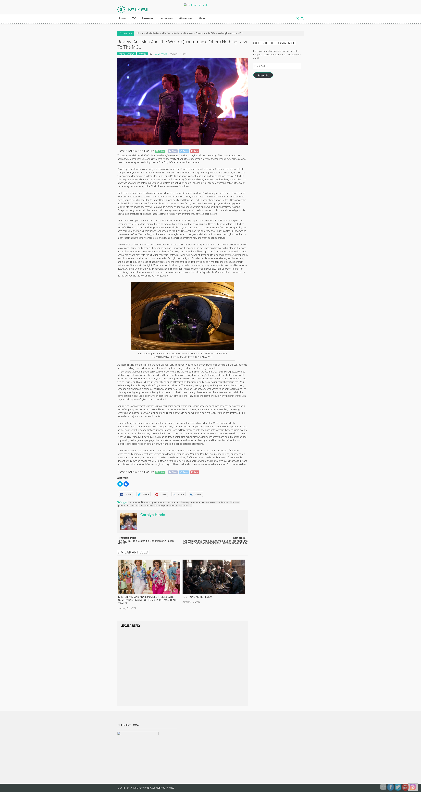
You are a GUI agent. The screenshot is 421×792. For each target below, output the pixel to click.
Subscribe (263, 75)
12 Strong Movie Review (197, 596)
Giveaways (185, 18)
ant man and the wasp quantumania (147, 502)
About (202, 18)
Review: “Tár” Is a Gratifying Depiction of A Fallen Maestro (145, 542)
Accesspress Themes (162, 787)
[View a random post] (297, 18)
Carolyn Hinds (159, 54)
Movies (121, 18)
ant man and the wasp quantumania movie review (191, 502)
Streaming (148, 18)
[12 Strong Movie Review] (214, 577)
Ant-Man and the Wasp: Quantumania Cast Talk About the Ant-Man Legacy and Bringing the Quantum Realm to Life (215, 542)
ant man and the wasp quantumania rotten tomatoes (165, 505)
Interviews (166, 18)
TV (134, 18)
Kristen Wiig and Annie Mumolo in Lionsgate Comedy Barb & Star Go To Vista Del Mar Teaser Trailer (148, 600)
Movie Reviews (153, 33)
